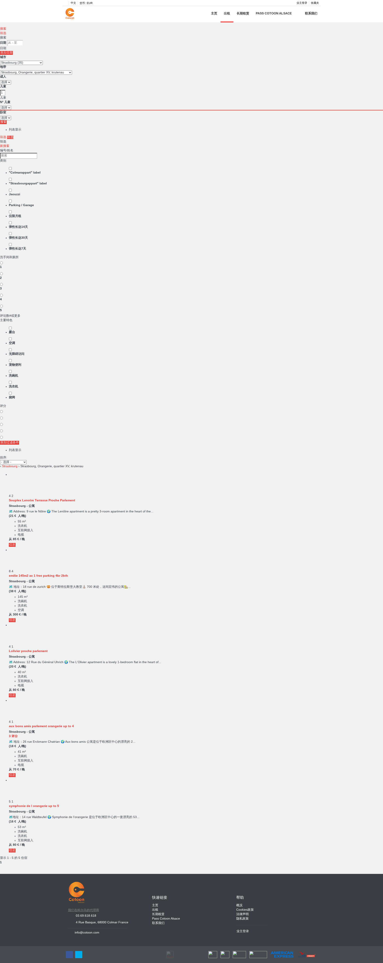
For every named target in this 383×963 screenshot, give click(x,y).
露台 (12, 332)
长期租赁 (243, 13)
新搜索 (4, 146)
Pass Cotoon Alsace (274, 13)
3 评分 (13, 736)
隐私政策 (242, 918)
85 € (16, 539)
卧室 (3, 112)
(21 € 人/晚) (17, 516)
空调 (12, 343)
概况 (239, 905)
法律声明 (242, 914)
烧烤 (12, 397)
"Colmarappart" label (25, 172)
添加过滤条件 (9, 442)
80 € (16, 690)
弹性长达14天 (18, 227)
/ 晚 (22, 539)
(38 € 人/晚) (17, 591)
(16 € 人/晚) (17, 821)
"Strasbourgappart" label (28, 183)
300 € (17, 614)
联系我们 (311, 13)
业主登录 (302, 3)
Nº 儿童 (5, 102)
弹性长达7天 (17, 248)
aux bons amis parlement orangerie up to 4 (41, 726)
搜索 (3, 29)
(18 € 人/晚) (17, 746)
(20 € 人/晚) (17, 666)
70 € (16, 769)
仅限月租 (15, 216)
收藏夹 (315, 3)
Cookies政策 (245, 910)
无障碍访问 (16, 354)
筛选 (3, 33)
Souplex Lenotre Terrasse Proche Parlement (42, 500)
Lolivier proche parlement (28, 651)
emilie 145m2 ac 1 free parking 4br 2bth (38, 576)
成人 (3, 76)
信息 (12, 545)
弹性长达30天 (18, 238)
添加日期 (6, 53)
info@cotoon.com (87, 932)
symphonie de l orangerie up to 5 (34, 806)
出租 (227, 13)
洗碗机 (13, 375)
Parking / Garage (21, 205)
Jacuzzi (14, 194)
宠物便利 (15, 365)
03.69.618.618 (86, 916)
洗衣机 (13, 386)
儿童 (3, 86)
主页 (214, 13)
